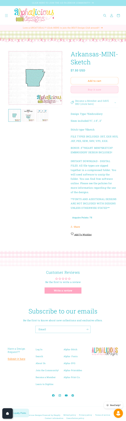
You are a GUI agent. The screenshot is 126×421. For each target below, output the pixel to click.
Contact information (54, 418)
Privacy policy (85, 415)
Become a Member (46, 377)
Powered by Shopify (51, 415)
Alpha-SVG (69, 363)
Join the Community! (47, 370)
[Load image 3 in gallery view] (42, 115)
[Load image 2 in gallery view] (28, 115)
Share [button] (77, 226)
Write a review (63, 290)
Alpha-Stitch (70, 349)
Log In (39, 349)
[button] (6, 15)
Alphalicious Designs (32, 415)
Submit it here (16, 358)
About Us (41, 363)
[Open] (7, 413)
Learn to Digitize (44, 384)
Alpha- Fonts (71, 356)
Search (39, 356)
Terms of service (102, 415)
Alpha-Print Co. (72, 377)
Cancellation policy (75, 418)
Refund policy (69, 415)
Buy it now (94, 89)
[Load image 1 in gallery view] (14, 115)
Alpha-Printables (73, 370)
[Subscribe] (87, 329)
